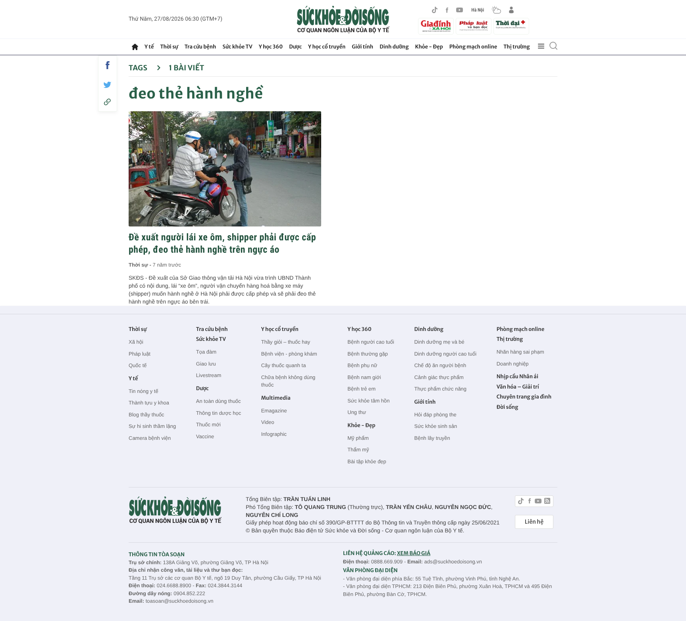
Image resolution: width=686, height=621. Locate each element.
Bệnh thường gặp (367, 354)
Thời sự (169, 46)
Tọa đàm (206, 352)
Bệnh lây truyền (432, 438)
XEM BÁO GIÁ (413, 553)
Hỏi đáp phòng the (435, 415)
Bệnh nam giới (364, 377)
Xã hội (136, 342)
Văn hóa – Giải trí (518, 387)
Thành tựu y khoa (149, 403)
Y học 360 (271, 46)
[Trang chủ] (135, 47)
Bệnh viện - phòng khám (289, 354)
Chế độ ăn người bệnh (440, 365)
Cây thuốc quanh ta (283, 365)
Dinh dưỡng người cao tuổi (445, 354)
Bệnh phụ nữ (362, 365)
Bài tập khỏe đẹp (366, 461)
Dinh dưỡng (394, 46)
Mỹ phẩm (357, 438)
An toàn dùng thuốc (218, 401)
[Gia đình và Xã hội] (435, 26)
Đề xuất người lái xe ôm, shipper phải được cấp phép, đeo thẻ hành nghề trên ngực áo (222, 243)
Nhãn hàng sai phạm (520, 352)
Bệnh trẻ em (361, 389)
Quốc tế (138, 365)
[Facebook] (447, 10)
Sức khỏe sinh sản (435, 426)
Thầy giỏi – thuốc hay (285, 342)
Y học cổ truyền (326, 46)
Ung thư (356, 412)
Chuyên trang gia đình (524, 397)
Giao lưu (206, 364)
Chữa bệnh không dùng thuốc (288, 381)
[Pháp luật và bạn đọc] (473, 26)
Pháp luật (139, 354)
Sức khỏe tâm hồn (368, 401)
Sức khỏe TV (237, 46)
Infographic (274, 434)
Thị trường (516, 46)
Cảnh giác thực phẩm (438, 377)
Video (267, 422)
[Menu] (541, 46)
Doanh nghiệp (513, 364)
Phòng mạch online (473, 46)
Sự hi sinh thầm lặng (152, 426)
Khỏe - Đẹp (429, 46)
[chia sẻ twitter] (107, 85)
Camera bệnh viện (150, 438)
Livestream (209, 375)
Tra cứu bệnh (200, 46)
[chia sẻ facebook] (107, 65)
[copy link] (107, 102)
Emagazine (274, 411)
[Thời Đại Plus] (511, 25)
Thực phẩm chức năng (440, 389)
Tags (139, 67)
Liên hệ (534, 521)
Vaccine (205, 436)
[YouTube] (459, 10)
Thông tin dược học (218, 413)
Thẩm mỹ (358, 450)
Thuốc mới (208, 425)
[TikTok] (435, 10)
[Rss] (547, 502)
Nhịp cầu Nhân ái (517, 376)
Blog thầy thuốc (146, 415)
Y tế (149, 46)
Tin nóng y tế (143, 391)
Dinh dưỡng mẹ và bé (439, 342)
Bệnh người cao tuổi (370, 342)
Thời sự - (141, 265)
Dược (295, 46)
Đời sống (507, 407)
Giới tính (362, 46)
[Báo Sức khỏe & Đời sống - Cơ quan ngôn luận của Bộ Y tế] (343, 19)
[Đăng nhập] (511, 10)
